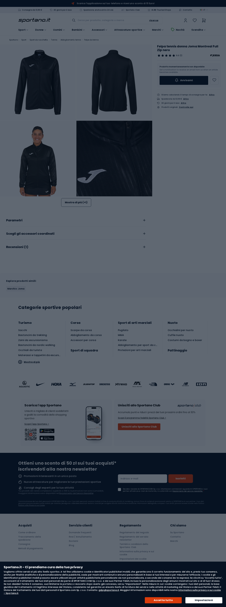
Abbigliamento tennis (71, 40)
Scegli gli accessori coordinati (30, 234)
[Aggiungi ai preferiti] (214, 80)
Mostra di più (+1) (76, 202)
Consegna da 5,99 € (32, 10)
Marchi (156, 30)
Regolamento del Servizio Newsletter (76, 493)
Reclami (73, 541)
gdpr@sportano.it (109, 590)
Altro (211, 94)
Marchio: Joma (15, 288)
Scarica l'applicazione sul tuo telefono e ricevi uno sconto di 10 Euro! (116, 3)
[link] (185, 20)
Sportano (13, 40)
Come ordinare (27, 532)
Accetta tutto (163, 600)
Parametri (14, 220)
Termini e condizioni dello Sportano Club (134, 546)
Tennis (54, 40)
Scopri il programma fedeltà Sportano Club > (142, 417)
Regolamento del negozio (134, 532)
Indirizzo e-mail (129, 478)
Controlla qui (186, 107)
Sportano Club (133, 10)
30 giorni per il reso (63, 10)
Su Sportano (177, 532)
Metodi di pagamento (30, 548)
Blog (71, 545)
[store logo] (34, 20)
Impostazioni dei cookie (133, 558)
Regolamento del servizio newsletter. (187, 491)
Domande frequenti (80, 532)
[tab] (76, 219)
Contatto (187, 10)
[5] (166, 55)
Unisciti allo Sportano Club (139, 426)
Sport (23, 40)
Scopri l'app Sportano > (36, 424)
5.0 (177, 55)
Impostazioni (204, 600)
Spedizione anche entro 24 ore (98, 10)
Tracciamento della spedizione (29, 538)
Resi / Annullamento (80, 536)
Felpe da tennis (91, 40)
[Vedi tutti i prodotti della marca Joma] (215, 55)
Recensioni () (17, 247)
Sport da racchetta (39, 40)
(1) (181, 55)
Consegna (24, 544)
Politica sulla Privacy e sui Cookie (31, 505)
